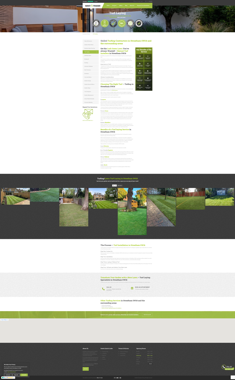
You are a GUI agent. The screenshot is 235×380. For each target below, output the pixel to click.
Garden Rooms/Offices (89, 84)
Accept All (24, 374)
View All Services (88, 41)
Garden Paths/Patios (88, 44)
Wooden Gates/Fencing (89, 48)
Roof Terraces (87, 70)
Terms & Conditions (124, 351)
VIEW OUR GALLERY (147, 314)
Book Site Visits (105, 351)
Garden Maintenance (89, 95)
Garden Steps (87, 88)
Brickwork (86, 59)
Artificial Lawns (87, 55)
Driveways (86, 73)
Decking (86, 62)
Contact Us (104, 353)
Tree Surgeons (87, 91)
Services (114, 5)
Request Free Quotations (143, 5)
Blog (126, 5)
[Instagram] (148, 1)
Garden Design (87, 80)
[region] (15, 370)
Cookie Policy (122, 355)
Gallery (120, 5)
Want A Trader (100, 377)
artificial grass (115, 90)
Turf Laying (86, 51)
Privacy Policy (122, 353)
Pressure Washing (88, 102)
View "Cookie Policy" (11, 371)
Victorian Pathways (88, 66)
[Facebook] (145, 1)
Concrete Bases (87, 77)
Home (108, 5)
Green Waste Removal (89, 98)
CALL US (85, 368)
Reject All (16, 374)
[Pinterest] (151, 1)
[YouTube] (150, 1)
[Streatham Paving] (91, 5)
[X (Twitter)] (147, 1)
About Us (132, 5)
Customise (8, 374)
